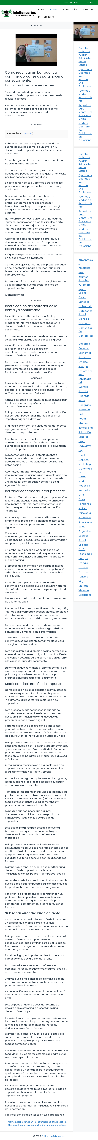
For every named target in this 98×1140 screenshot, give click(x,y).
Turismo (83, 576)
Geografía (85, 405)
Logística (84, 459)
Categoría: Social (85, 312)
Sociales (84, 544)
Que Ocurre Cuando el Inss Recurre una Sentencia (85, 78)
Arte (81, 272)
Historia (83, 414)
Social (82, 540)
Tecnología (85, 554)
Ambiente (84, 268)
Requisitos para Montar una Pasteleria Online (86, 112)
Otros (82, 499)
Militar (82, 476)
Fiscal (82, 400)
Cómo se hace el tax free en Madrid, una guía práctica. (37, 1125)
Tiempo (83, 558)
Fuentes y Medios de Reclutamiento (85, 95)
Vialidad (83, 585)
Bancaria (84, 302)
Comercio (84, 323)
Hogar (82, 418)
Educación (85, 357)
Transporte (85, 572)
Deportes (84, 343)
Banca (54, 9)
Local (82, 455)
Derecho (87, 9)
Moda (82, 481)
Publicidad (85, 517)
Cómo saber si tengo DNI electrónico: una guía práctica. (37, 1121)
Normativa (85, 490)
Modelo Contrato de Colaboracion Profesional (85, 132)
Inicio (41, 9)
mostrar (28, 133)
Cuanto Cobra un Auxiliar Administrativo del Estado (86, 56)
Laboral (83, 437)
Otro (81, 494)
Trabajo (83, 563)
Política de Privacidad (72, 2)
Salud (82, 526)
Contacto (89, 2)
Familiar (83, 391)
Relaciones (85, 522)
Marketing (85, 464)
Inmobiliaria (46, 17)
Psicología (85, 513)
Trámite (83, 567)
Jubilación (85, 432)
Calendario (85, 306)
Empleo (83, 362)
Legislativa (85, 446)
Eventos (83, 386)
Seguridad (85, 531)
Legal (82, 441)
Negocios (84, 485)
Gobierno (84, 409)
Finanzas (84, 396)
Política (83, 508)
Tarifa (82, 549)
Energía (83, 366)
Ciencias (84, 319)
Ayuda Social (82, 291)
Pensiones (85, 504)
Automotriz (85, 285)
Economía (70, 9)
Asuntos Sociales (84, 278)
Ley (80, 450)
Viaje (81, 581)
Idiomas (83, 423)
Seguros (83, 535)
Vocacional (85, 595)
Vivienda (84, 590)
